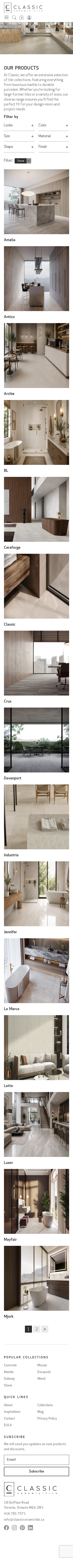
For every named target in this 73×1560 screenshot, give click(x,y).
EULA (8, 1425)
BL (6, 471)
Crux (7, 701)
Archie (9, 394)
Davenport (12, 778)
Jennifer (10, 932)
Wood (41, 1378)
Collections (45, 1405)
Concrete (10, 1365)
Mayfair (10, 1240)
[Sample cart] (21, 18)
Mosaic (42, 1365)
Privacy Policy (47, 1418)
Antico (9, 317)
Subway (9, 1378)
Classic (9, 625)
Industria (11, 855)
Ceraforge (12, 548)
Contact (9, 1418)
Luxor (8, 1163)
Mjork (8, 1317)
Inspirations (12, 1412)
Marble (9, 1372)
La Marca (11, 1009)
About (8, 1405)
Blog (40, 1412)
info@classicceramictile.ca (24, 1519)
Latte (8, 1086)
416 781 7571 (15, 1513)
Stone (8, 1385)
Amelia (9, 240)
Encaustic (44, 1372)
